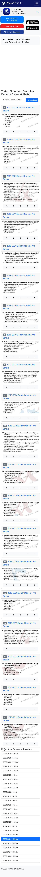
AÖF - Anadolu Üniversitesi (12, 19)
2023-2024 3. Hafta (10, 852)
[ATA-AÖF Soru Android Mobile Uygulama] (32, 28)
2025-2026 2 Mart (10, 796)
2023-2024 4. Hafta (10, 847)
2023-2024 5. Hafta (10, 843)
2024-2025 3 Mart (10, 826)
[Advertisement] (20, 66)
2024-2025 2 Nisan (10, 809)
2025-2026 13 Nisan (10, 771)
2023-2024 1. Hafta (10, 860)
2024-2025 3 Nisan (10, 805)
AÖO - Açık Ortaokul (12, 32)
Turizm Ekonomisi (22, 39)
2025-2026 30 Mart (10, 779)
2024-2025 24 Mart (10, 813)
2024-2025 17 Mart (10, 818)
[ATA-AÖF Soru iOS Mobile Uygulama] (32, 22)
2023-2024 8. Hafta (10, 830)
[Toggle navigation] (37, 3)
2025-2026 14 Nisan (10, 766)
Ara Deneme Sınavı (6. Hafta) (17, 42)
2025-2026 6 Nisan (10, 775)
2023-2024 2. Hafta (10, 856)
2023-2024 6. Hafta (10, 839)
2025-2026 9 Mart (10, 792)
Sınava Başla (32, 100)
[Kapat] (1, 11)
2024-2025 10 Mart (10, 822)
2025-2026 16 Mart (10, 788)
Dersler (10, 39)
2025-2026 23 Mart (10, 783)
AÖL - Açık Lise (12, 26)
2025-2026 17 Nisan (10, 753)
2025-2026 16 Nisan (10, 758)
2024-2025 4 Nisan (10, 800)
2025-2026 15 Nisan (10, 762)
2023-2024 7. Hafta (10, 835)
